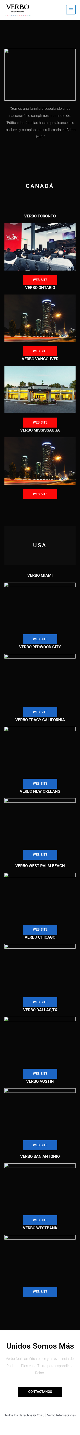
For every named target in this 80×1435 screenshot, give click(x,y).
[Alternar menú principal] (71, 10)
